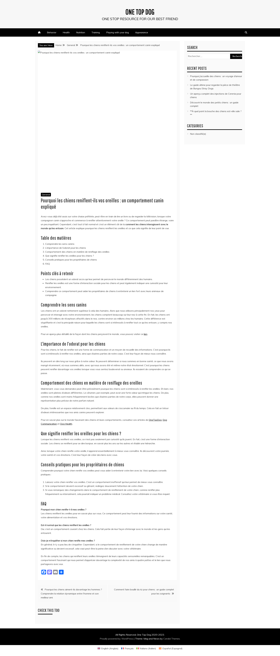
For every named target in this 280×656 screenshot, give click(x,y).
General (46, 194)
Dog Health (66, 423)
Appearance (141, 32)
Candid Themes (171, 638)
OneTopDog (155, 419)
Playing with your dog (117, 32)
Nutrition (80, 32)
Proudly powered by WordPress (117, 638)
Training (95, 32)
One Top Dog (140, 11)
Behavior (51, 32)
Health (66, 32)
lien (145, 334)
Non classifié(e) (198, 133)
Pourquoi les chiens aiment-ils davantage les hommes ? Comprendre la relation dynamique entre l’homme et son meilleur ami (71, 593)
